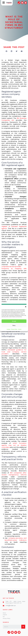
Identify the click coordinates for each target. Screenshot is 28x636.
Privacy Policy (14, 329)
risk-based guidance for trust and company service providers (14, 352)
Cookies (8, 329)
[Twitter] (15, 632)
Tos (4, 616)
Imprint (19, 329)
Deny (14, 325)
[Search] (23, 627)
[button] (25, 306)
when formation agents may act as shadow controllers (14, 445)
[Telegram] (25, 2)
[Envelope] (22, 2)
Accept (14, 321)
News (4, 613)
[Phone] (19, 2)
